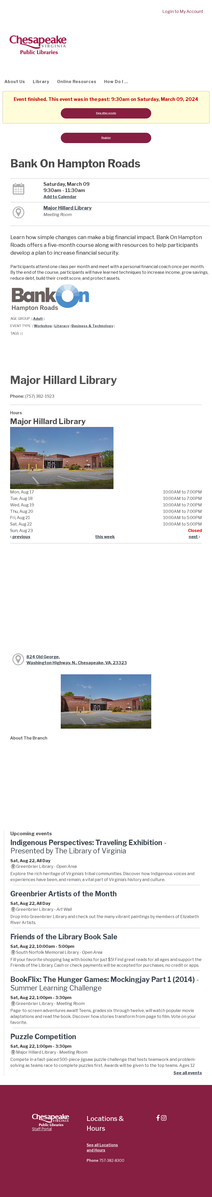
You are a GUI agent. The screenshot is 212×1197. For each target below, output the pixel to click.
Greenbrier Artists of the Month (63, 894)
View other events (106, 113)
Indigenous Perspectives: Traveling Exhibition (88, 846)
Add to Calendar (60, 196)
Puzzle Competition (43, 1036)
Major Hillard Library (67, 208)
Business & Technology (92, 326)
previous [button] (21, 536)
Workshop (43, 326)
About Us (14, 81)
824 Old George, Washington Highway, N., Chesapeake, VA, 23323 (76, 659)
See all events (187, 1072)
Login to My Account (182, 11)
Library (41, 81)
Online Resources (76, 81)
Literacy (61, 326)
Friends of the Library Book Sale (63, 937)
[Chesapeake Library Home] (37, 44)
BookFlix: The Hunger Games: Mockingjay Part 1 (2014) (104, 983)
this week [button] (105, 536)
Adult (38, 319)
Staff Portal (42, 1129)
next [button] (194, 536)
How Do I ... (116, 81)
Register (106, 137)
